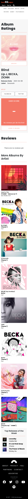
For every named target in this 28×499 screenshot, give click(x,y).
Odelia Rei (13, 441)
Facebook (7, 94)
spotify (14, 63)
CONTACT (18, 469)
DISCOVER (11, 8)
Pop (9, 195)
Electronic (4, 195)
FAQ (22, 466)
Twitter (21, 94)
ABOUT (5, 466)
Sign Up (9, 5)
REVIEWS (6, 11)
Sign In (3, 5)
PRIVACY (14, 466)
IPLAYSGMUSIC (20, 11)
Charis (11, 446)
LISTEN (22, 8)
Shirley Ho (13, 451)
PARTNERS (7, 469)
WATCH (17, 8)
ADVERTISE (13, 473)
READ (5, 8)
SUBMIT (12, 11)
